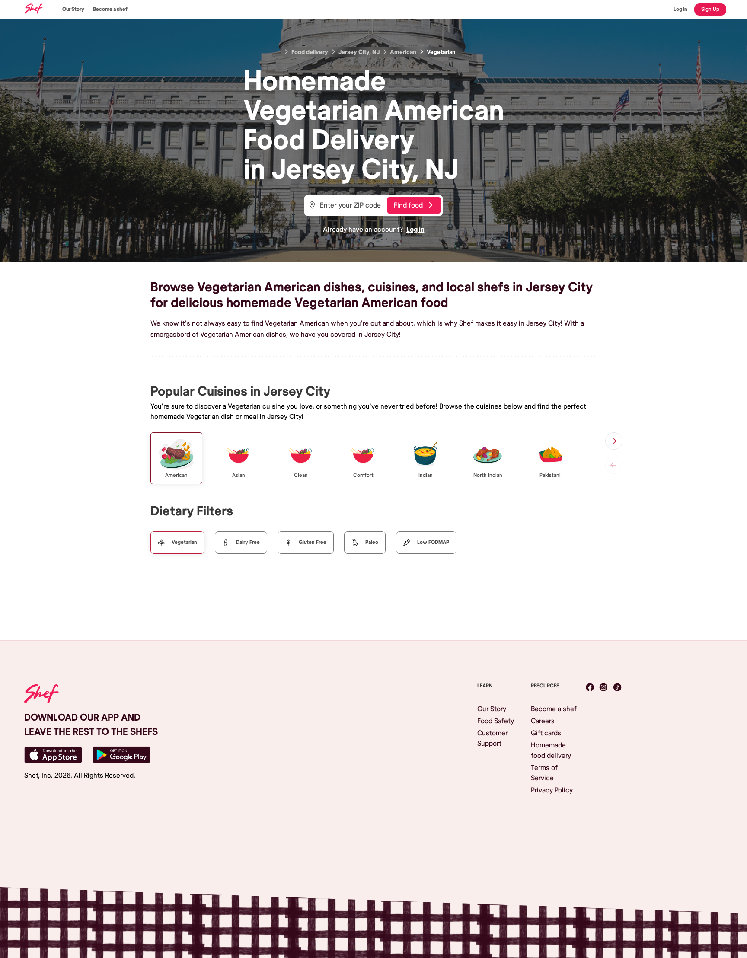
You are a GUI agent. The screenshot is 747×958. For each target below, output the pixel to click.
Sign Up (710, 9)
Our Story (73, 9)
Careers (543, 721)
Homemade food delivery (551, 750)
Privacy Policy (552, 790)
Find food (408, 205)
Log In (680, 9)
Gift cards (546, 733)
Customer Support (492, 738)
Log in (415, 229)
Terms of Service (544, 772)
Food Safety (495, 721)
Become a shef (110, 9)
